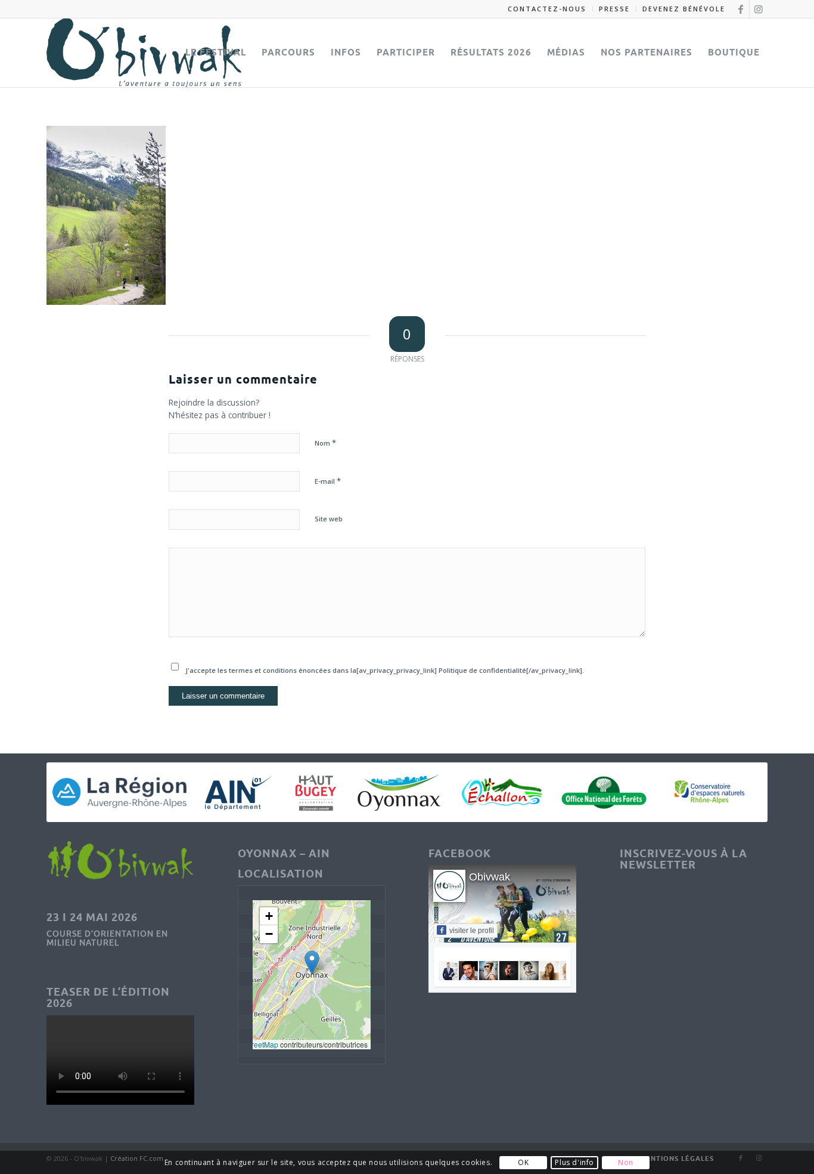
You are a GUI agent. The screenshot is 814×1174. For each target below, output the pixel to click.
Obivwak (489, 877)
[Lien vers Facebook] (740, 9)
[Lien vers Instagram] (759, 9)
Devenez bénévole (683, 8)
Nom (325, 442)
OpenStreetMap (252, 1044)
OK (523, 1162)
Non (625, 1162)
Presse (614, 8)
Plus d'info (574, 1162)
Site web (329, 518)
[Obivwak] (143, 52)
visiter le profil (471, 930)
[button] (312, 962)
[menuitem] (547, 9)
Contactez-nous (547, 8)
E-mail (328, 480)
